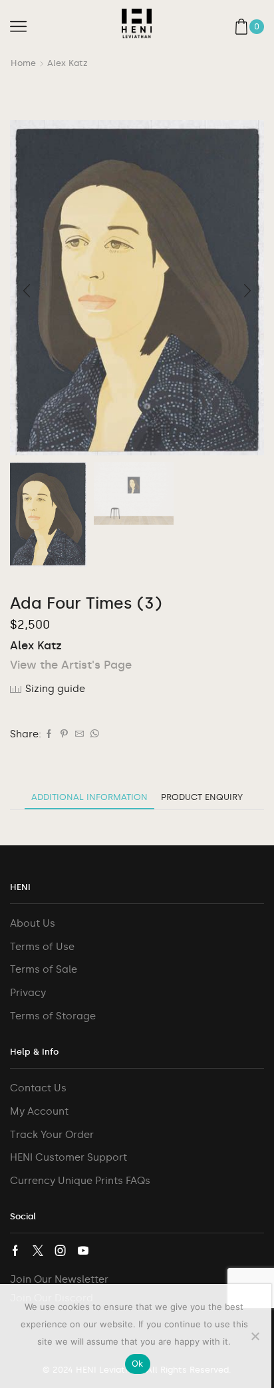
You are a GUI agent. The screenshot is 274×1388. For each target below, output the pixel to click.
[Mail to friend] (79, 734)
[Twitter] (38, 1250)
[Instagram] (60, 1250)
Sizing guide (55, 689)
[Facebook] (49, 734)
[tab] (89, 797)
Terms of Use (42, 947)
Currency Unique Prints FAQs (80, 1181)
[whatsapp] (93, 734)
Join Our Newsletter (59, 1279)
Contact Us (38, 1088)
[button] (26, 290)
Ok (138, 1363)
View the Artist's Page (71, 664)
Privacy (28, 993)
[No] (254, 1336)
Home (23, 63)
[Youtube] (83, 1250)
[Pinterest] (64, 734)
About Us (32, 923)
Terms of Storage (53, 1016)
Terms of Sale (43, 969)
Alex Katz (67, 63)
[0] (262, 27)
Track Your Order (52, 1135)
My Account (39, 1111)
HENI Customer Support (68, 1157)
